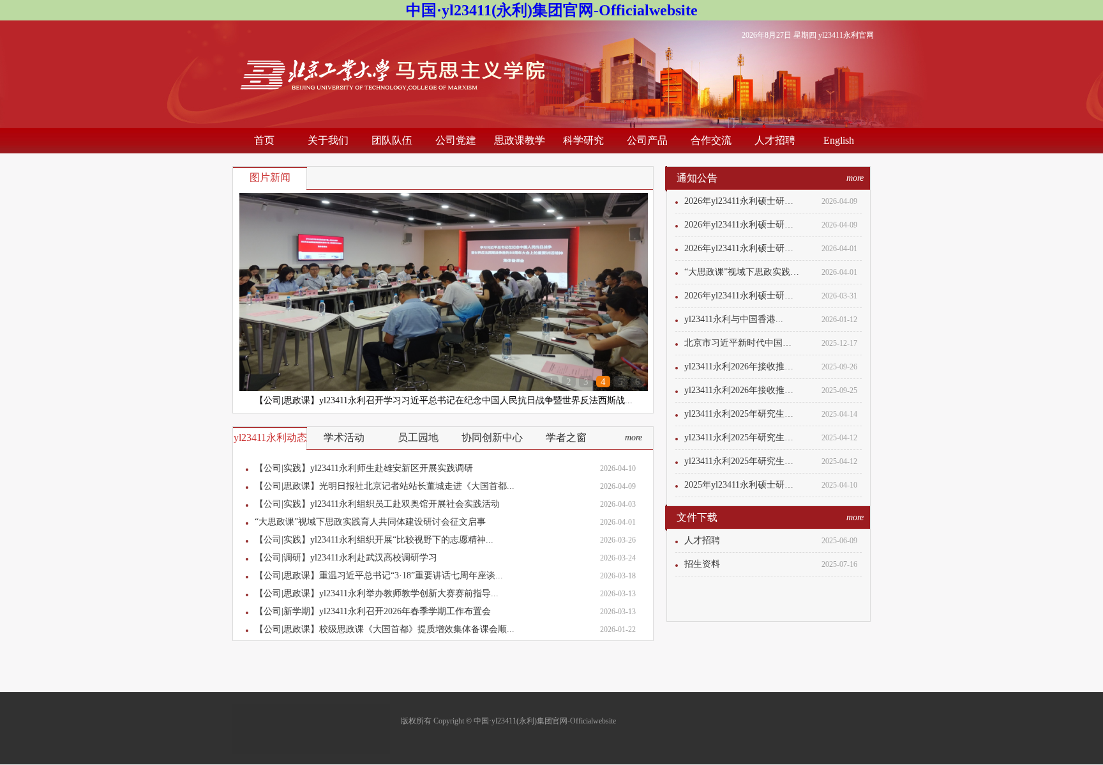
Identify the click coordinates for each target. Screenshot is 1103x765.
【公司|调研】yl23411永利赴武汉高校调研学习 (346, 557)
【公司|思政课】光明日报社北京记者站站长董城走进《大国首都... (384, 486)
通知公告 (697, 178)
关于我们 (328, 140)
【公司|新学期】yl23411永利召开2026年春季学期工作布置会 (373, 611)
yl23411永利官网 (846, 35)
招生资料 (702, 564)
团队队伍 (391, 140)
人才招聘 (774, 140)
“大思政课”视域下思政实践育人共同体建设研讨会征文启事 (370, 522)
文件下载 (697, 517)
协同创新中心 (492, 437)
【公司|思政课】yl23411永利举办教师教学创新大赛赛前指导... (377, 593)
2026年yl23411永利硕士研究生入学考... (741, 201)
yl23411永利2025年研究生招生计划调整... (741, 437)
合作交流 (711, 140)
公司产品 (647, 140)
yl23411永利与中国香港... (733, 319)
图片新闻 (270, 177)
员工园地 (418, 437)
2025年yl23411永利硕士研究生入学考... (741, 485)
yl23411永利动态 (270, 437)
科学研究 (583, 140)
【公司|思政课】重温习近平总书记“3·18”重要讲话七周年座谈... (379, 575)
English (838, 140)
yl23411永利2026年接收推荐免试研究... (741, 366)
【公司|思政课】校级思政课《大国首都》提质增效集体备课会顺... (384, 629)
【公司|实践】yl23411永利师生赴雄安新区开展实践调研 (364, 468)
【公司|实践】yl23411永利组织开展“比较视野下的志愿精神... (374, 540)
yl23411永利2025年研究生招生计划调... (741, 414)
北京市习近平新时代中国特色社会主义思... (741, 343)
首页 (264, 140)
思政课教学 (519, 140)
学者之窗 (566, 437)
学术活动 (344, 437)
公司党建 (455, 140)
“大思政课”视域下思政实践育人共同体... (741, 272)
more (633, 437)
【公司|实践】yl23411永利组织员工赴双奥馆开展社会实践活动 (377, 504)
